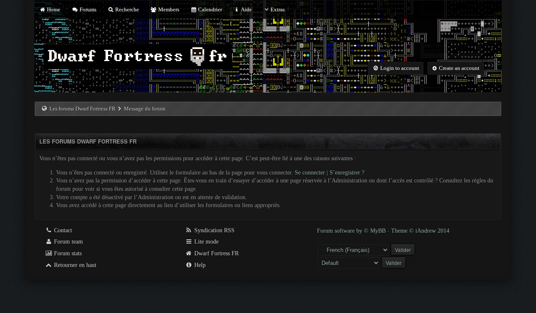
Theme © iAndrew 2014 (420, 231)
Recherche (126, 9)
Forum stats (67, 253)
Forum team (67, 242)
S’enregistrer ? (347, 172)
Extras (278, 9)
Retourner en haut (74, 265)
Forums (87, 9)
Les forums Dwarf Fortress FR (82, 108)
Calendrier (209, 9)
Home (53, 9)
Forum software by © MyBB (352, 231)
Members (168, 9)
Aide (245, 9)
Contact (62, 230)
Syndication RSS (213, 230)
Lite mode (206, 242)
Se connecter (310, 172)
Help (199, 265)
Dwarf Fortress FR (216, 253)
